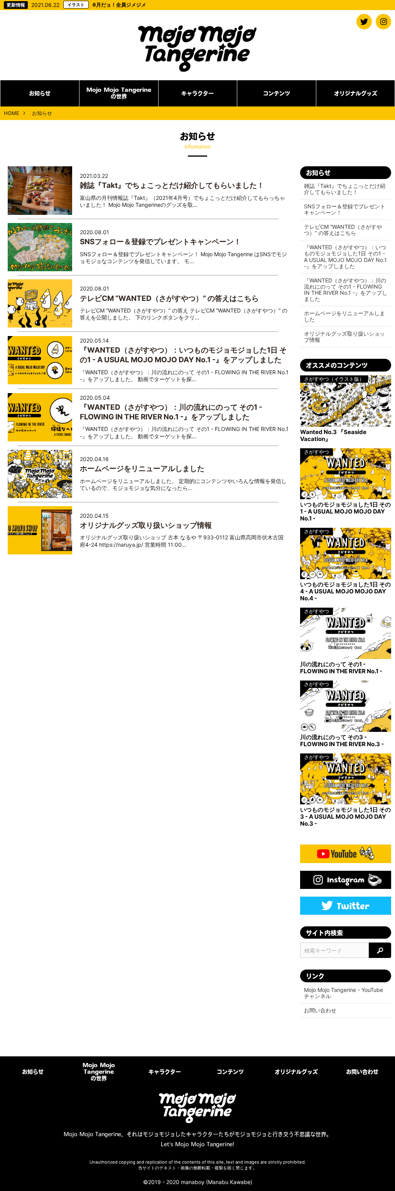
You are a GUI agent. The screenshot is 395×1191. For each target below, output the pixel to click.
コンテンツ (276, 93)
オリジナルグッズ (355, 93)
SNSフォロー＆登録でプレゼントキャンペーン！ (160, 241)
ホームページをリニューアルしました (142, 468)
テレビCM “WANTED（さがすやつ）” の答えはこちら (169, 298)
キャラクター (197, 93)
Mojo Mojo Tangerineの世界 (118, 93)
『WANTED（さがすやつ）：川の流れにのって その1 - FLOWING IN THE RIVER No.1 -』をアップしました (171, 412)
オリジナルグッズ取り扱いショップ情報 (146, 525)
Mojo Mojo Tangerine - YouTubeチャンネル (343, 993)
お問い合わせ (320, 1010)
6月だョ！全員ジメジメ (107, 5)
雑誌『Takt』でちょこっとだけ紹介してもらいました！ (172, 185)
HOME (11, 113)
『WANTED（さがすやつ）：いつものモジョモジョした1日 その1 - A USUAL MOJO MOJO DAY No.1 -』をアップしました (183, 355)
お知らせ (40, 93)
